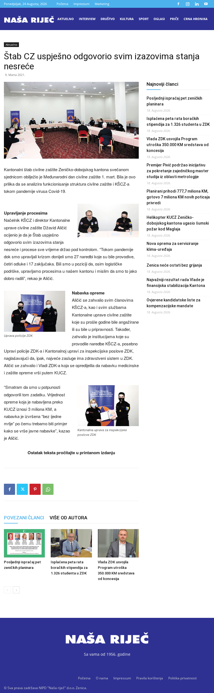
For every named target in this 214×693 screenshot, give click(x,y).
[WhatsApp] (48, 489)
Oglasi (159, 19)
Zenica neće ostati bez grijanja (174, 265)
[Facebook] (178, 4)
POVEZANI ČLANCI (24, 517)
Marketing (102, 4)
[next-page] (16, 589)
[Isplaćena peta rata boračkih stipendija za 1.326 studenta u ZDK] (71, 543)
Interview (87, 19)
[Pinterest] (35, 489)
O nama (102, 678)
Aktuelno (65, 19)
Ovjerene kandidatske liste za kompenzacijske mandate (173, 303)
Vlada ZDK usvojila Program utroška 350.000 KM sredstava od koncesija (178, 145)
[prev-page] (7, 589)
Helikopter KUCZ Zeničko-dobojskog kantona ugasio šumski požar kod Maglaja (178, 223)
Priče (174, 19)
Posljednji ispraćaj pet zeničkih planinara (174, 101)
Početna (62, 4)
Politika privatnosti (182, 678)
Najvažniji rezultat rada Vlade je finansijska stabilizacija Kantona (176, 282)
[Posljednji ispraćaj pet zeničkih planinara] (24, 543)
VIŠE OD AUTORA (68, 517)
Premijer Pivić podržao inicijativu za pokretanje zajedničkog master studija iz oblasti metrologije (178, 171)
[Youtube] (206, 4)
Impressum (81, 4)
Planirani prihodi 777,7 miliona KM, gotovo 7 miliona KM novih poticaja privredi (178, 197)
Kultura (127, 19)
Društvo (108, 19)
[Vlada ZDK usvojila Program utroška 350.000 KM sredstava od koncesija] (118, 543)
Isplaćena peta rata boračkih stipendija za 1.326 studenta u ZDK (69, 567)
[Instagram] (187, 4)
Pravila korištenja (149, 678)
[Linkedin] (197, 4)
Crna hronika (196, 19)
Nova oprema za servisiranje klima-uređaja (172, 246)
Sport (144, 19)
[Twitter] (22, 489)
